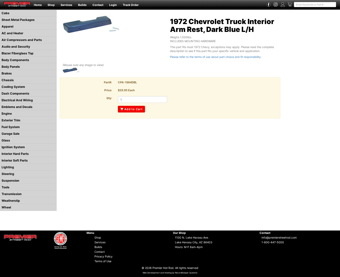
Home (38, 5)
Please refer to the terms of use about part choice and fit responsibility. (215, 57)
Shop (51, 5)
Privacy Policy (103, 256)
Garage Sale (10, 134)
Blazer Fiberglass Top (17, 53)
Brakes (7, 73)
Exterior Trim (11, 120)
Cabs (5, 13)
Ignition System (13, 147)
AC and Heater (12, 33)
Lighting (8, 167)
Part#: (108, 82)
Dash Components (15, 93)
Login (113, 5)
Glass (6, 140)
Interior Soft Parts (15, 160)
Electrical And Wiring (17, 100)
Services (66, 5)
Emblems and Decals (17, 107)
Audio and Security (16, 46)
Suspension (10, 180)
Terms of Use (102, 261)
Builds (82, 5)
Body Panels (11, 67)
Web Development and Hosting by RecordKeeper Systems (170, 272)
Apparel (7, 26)
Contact (97, 5)
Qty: (109, 98)
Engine (7, 113)
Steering (8, 174)
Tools (5, 187)
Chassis (8, 80)
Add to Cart (132, 109)
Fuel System (11, 127)
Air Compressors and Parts (22, 40)
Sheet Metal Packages (18, 20)
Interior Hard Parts (15, 154)
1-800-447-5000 (272, 242)
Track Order (131, 5)
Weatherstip (11, 201)
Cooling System (13, 87)
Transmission (12, 194)
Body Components (15, 60)
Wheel (6, 207)
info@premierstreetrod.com (279, 237)
